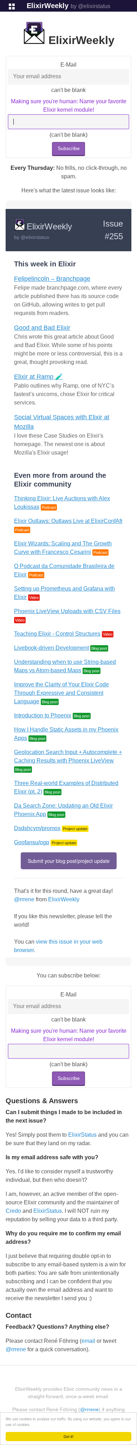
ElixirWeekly (47, 6)
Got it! (68, 1436)
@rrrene (24, 899)
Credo (13, 1211)
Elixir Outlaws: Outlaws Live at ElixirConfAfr (68, 521)
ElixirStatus (82, 1135)
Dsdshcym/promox (37, 828)
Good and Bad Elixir (42, 327)
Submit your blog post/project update (69, 860)
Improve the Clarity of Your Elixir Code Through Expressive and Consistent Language (61, 692)
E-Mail (68, 65)
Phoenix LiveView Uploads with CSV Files (67, 611)
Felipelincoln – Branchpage (52, 278)
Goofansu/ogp (31, 842)
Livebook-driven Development (51, 648)
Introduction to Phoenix (42, 715)
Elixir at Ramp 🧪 (38, 376)
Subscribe (69, 148)
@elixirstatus (35, 237)
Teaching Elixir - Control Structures (57, 634)
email (88, 1341)
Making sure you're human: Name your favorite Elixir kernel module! (68, 105)
